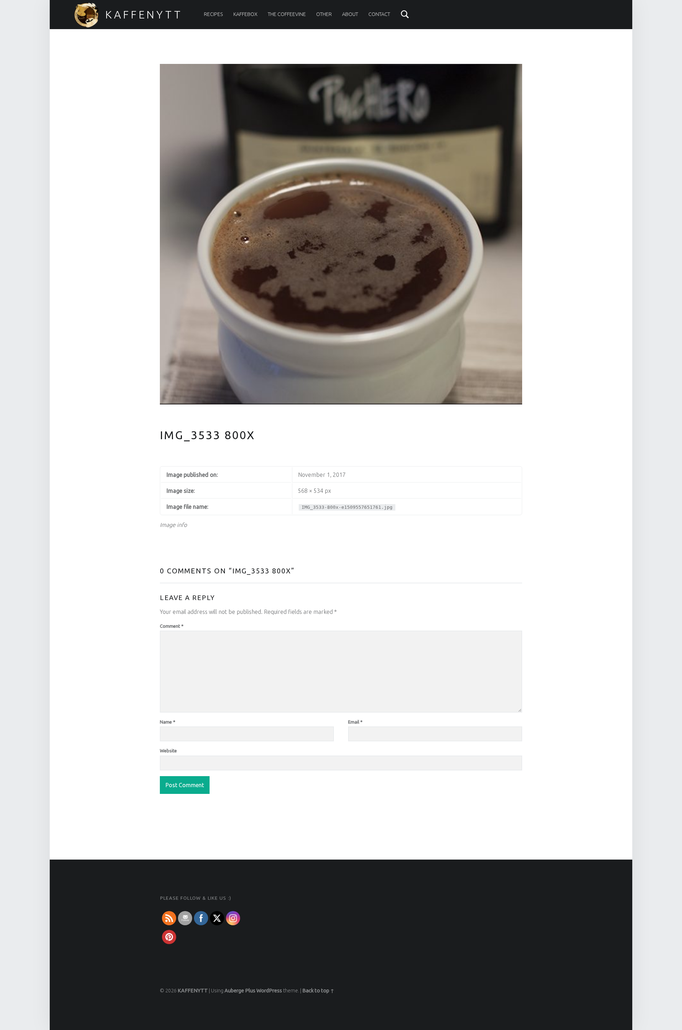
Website (168, 750)
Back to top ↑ (318, 990)
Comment (172, 625)
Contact (379, 14)
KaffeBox (245, 14)
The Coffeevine (287, 14)
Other (324, 14)
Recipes (213, 14)
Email (355, 721)
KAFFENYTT (144, 15)
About (350, 14)
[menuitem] (213, 14)
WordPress (269, 990)
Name (167, 721)
